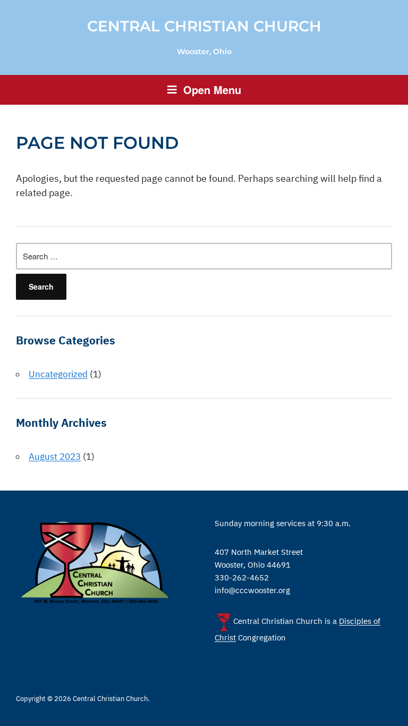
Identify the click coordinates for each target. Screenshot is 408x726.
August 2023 (55, 456)
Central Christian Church (204, 26)
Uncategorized (58, 374)
